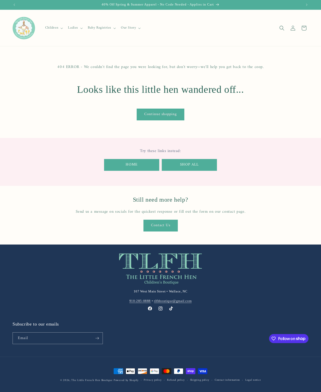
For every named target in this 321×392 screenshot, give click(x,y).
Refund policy (176, 380)
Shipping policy (200, 380)
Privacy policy (153, 380)
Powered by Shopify (126, 380)
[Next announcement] (306, 5)
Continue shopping (160, 114)
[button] (53, 28)
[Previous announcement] (14, 5)
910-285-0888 (140, 301)
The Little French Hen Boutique (91, 380)
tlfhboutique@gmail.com (173, 301)
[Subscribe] (97, 338)
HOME (132, 164)
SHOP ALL (189, 164)
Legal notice (253, 380)
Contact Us (160, 225)
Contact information (227, 380)
